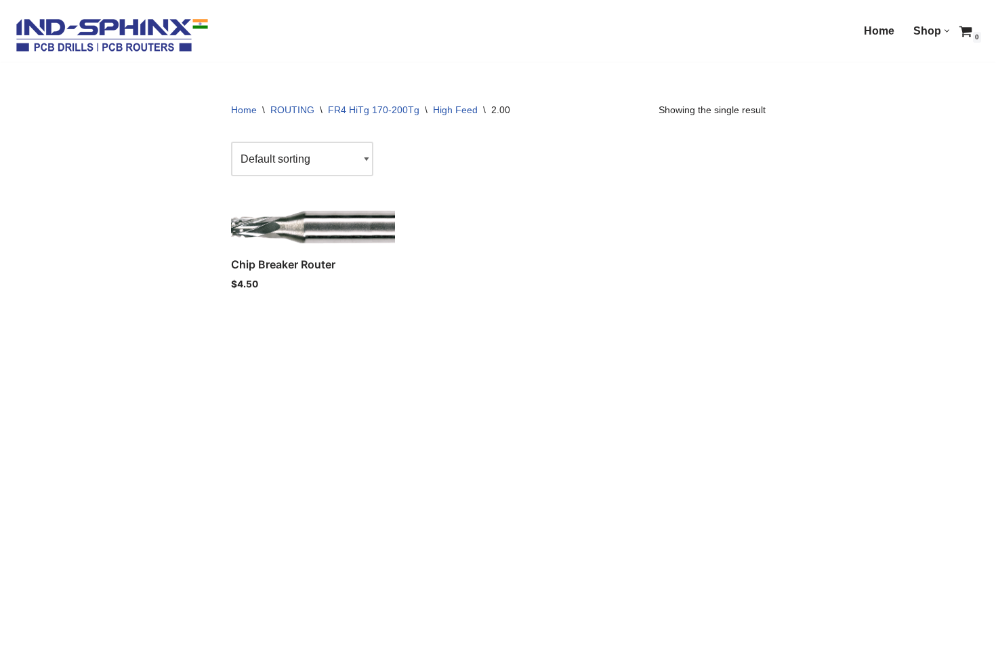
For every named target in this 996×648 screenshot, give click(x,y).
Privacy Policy (149, 631)
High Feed (455, 109)
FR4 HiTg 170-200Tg (373, 109)
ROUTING (292, 109)
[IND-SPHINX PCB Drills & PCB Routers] (111, 34)
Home (879, 31)
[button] (947, 30)
